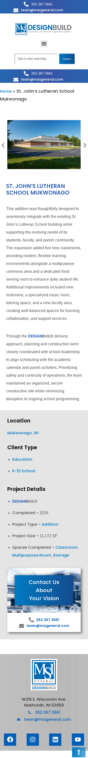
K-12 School (23, 471)
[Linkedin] (55, 739)
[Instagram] (33, 739)
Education (22, 459)
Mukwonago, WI (23, 433)
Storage (61, 555)
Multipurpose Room (31, 555)
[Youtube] (78, 739)
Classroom (66, 547)
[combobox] (36, 59)
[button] (44, 44)
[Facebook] (10, 739)
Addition (50, 524)
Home (6, 91)
